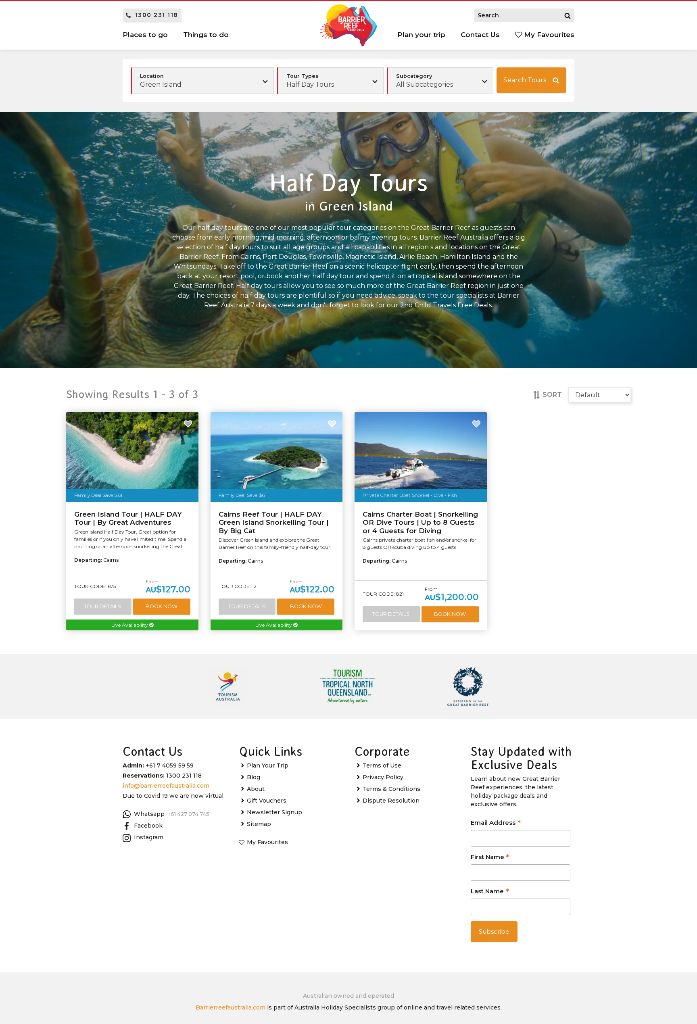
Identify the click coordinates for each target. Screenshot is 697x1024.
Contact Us (480, 35)
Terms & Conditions (391, 789)
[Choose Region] (202, 80)
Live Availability (130, 625)
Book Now (161, 606)
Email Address (496, 823)
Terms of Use (382, 765)
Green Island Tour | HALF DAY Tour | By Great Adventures (128, 518)
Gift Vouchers (266, 800)
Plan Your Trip (267, 765)
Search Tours (524, 80)
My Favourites (548, 35)
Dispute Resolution (391, 800)
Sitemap (259, 824)
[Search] (567, 15)
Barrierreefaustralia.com (230, 1007)
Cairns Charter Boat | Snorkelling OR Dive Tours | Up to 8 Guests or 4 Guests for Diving (420, 522)
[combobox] (330, 80)
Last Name (490, 891)
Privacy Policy (383, 777)
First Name (490, 857)
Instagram (148, 837)
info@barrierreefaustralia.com (166, 785)
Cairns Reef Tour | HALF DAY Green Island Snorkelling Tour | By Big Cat (274, 522)
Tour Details (102, 606)
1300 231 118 (156, 15)
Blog (253, 777)
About (256, 789)
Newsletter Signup (274, 812)
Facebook (148, 825)
